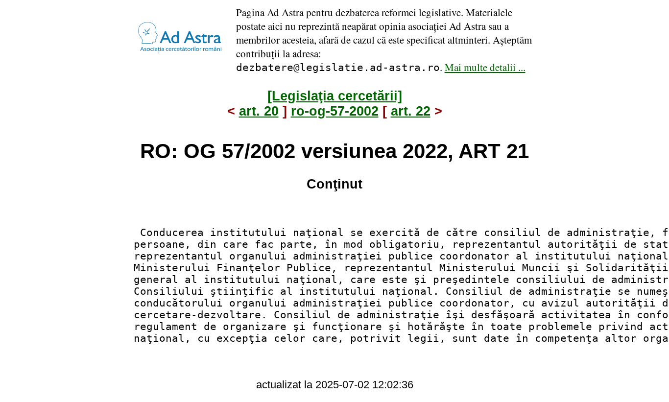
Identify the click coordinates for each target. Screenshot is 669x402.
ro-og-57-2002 (335, 111)
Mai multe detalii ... (485, 67)
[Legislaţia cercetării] (334, 96)
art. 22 (410, 111)
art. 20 (259, 111)
